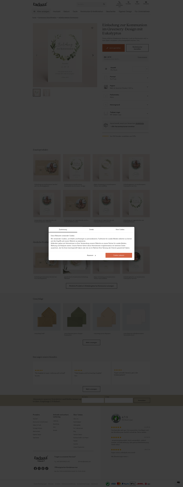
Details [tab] (91, 229)
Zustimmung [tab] (63, 229)
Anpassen (90, 255)
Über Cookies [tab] (120, 229)
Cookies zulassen (118, 255)
